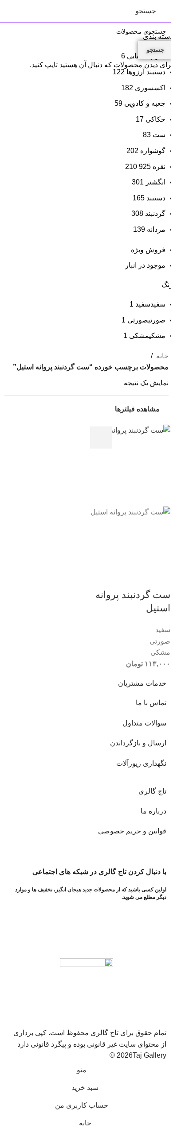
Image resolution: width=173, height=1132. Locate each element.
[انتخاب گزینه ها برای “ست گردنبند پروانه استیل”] (101, 437)
